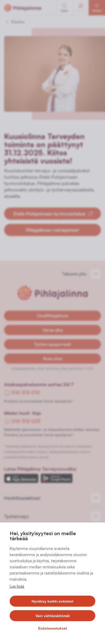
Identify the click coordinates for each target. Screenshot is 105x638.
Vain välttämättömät (52, 616)
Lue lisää (17, 586)
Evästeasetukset (52, 628)
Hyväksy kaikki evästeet (52, 601)
